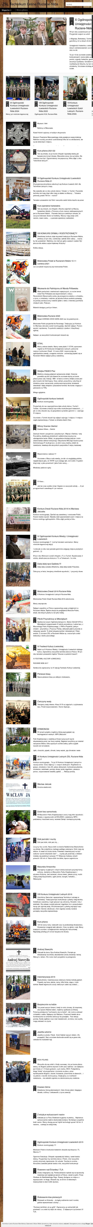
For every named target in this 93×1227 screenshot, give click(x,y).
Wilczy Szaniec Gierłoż (47, 426)
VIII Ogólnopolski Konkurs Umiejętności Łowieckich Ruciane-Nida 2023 (48, 106)
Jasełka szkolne (44, 1031)
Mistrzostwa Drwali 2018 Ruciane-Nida (54, 591)
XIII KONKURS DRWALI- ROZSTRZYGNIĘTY (57, 233)
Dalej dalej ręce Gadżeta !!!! (49, 563)
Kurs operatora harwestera (48, 205)
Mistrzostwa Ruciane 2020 (48, 316)
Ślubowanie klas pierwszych (49, 1197)
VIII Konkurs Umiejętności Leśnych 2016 (54, 894)
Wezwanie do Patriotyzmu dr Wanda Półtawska (57, 288)
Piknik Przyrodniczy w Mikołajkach (52, 618)
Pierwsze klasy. (44, 674)
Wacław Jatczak (44, 784)
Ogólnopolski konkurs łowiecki (50, 398)
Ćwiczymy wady (44, 701)
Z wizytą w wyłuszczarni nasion (51, 1114)
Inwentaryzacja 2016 (46, 976)
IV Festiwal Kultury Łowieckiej (50, 646)
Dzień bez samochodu (47, 811)
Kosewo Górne (43, 1087)
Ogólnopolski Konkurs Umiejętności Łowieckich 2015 (60, 1142)
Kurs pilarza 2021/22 (46, 150)
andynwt (66, 1223)
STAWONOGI (43, 729)
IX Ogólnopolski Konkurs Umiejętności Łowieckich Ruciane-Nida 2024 (19, 106)
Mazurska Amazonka (46, 866)
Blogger (88, 1223)
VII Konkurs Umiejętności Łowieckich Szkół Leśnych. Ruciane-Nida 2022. (75, 108)
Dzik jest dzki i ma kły (46, 839)
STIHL (40, 343)
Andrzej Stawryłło (45, 949)
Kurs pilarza (42, 921)
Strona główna (22, 10)
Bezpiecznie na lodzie (46, 1004)
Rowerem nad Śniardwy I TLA (50, 1169)
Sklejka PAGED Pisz (46, 371)
